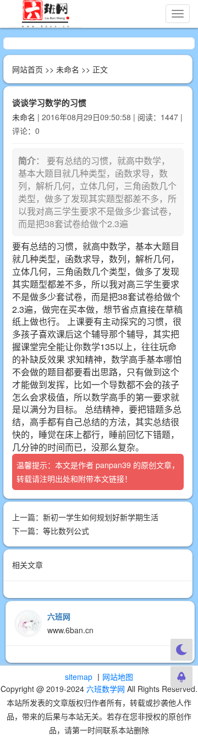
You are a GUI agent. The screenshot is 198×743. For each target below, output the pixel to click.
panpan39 (113, 464)
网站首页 (27, 69)
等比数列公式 (66, 530)
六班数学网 (105, 688)
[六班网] (45, 13)
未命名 (67, 69)
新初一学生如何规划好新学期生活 (100, 516)
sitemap (78, 676)
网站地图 (117, 676)
